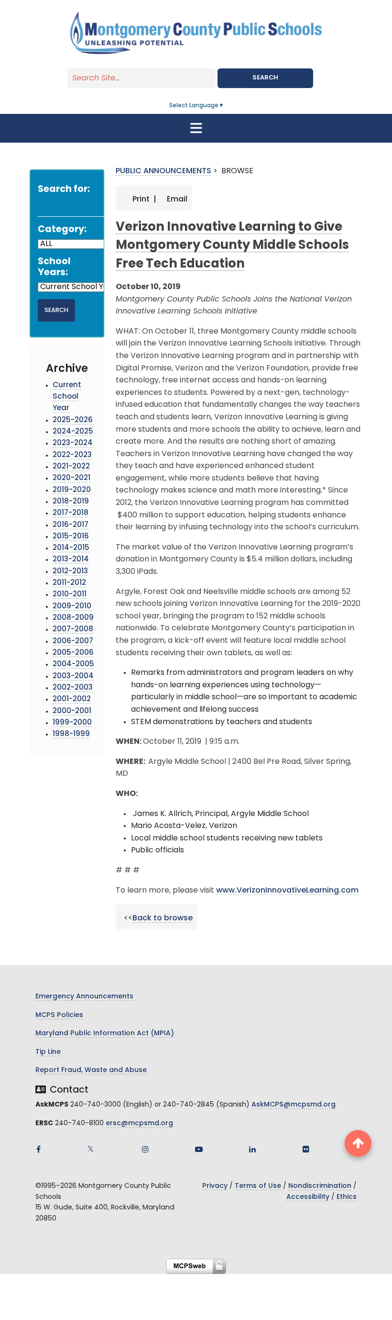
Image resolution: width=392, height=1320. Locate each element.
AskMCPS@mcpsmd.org (293, 1104)
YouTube (198, 1149)
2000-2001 (72, 711)
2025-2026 (73, 420)
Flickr (306, 1149)
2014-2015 (71, 548)
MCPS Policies (59, 1015)
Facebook (38, 1149)
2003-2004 (73, 676)
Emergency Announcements (84, 996)
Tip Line (48, 1052)
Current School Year (67, 397)
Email (176, 199)
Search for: (64, 189)
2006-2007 (73, 641)
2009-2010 (72, 606)
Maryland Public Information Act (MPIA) (104, 1033)
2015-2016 (71, 536)
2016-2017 (70, 525)
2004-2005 (73, 664)
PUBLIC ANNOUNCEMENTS (163, 171)
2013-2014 (71, 559)
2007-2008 (73, 629)
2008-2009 (73, 618)
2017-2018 (70, 513)
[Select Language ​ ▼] (224, 106)
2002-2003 (73, 688)
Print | (143, 199)
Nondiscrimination (319, 1186)
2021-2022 (71, 466)
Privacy (215, 1186)
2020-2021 (71, 478)
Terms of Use (258, 1186)
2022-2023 (72, 455)
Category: (62, 230)
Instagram (145, 1149)
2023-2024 (73, 443)
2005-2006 (73, 653)
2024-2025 (73, 432)
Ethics (347, 1197)
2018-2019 (71, 501)
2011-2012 (69, 583)
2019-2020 (72, 490)
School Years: (54, 267)
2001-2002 (72, 699)
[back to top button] (358, 1143)
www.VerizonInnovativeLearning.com (287, 891)
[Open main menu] (196, 128)
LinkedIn (252, 1149)
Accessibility (307, 1197)
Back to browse (162, 918)
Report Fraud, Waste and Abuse (91, 1070)
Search (265, 78)
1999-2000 (72, 723)
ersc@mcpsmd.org (139, 1123)
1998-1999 (71, 734)
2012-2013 (70, 571)
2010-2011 (70, 594)
